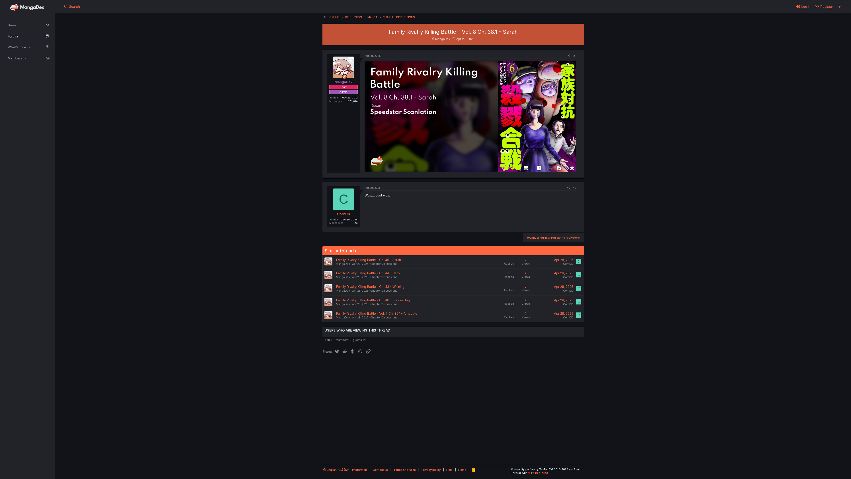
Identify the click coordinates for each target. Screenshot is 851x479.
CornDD (343, 214)
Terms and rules (405, 469)
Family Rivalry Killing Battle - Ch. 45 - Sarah (368, 260)
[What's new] (839, 6)
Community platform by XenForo (547, 469)
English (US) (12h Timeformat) (346, 469)
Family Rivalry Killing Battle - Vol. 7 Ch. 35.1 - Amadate (376, 313)
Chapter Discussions (383, 263)
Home (12, 25)
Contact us (380, 469)
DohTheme (541, 472)
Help (449, 469)
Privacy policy (431, 469)
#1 (574, 55)
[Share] (569, 56)
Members (15, 58)
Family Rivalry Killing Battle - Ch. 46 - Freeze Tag (373, 300)
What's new (17, 47)
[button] (30, 47)
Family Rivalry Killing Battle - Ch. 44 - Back (368, 273)
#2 (574, 187)
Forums (13, 36)
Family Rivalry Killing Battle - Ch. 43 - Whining (370, 287)
